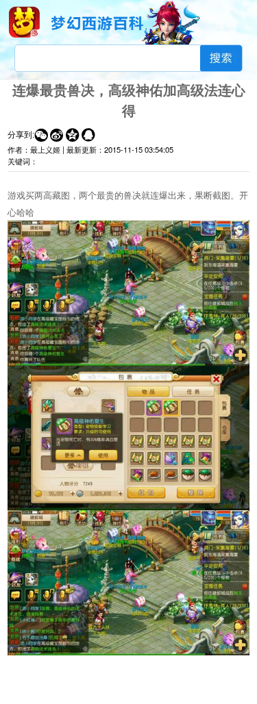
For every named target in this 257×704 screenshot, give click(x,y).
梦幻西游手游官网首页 (24, 22)
